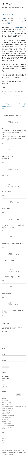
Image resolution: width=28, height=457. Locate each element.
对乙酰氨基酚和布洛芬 (7, 423)
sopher (10, 168)
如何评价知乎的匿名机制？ (8, 415)
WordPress (19, 27)
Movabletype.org (18, 21)
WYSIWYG (12, 138)
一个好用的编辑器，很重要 (8, 425)
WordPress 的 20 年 (6, 417)
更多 (3, 380)
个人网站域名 (5, 400)
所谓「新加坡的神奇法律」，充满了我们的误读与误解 (14, 406)
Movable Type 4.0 (8, 15)
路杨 (9, 303)
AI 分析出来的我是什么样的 (8, 408)
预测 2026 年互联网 (6, 402)
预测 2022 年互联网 (6, 427)
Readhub (4, 388)
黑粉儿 (3, 429)
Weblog (3, 384)
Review (19, 91)
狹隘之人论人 (5, 419)
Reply (3, 143)
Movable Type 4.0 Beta (19, 18)
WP (14, 29)
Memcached (17, 47)
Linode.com (19, 450)
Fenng (3, 93)
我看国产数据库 (5, 414)
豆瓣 (17, 452)
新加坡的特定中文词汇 (7, 410)
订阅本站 (4, 439)
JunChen (10, 121)
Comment (4, 331)
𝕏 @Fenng (4, 386)
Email (3, 354)
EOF (4, 87)
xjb (9, 184)
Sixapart (4, 18)
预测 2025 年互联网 (6, 404)
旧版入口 (4, 437)
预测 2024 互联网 (6, 412)
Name (4, 348)
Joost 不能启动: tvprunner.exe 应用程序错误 (7, 106)
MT (4, 23)
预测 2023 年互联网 (6, 421)
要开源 (10, 23)
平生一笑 (10, 269)
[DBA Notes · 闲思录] (7, 4)
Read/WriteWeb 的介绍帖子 (10, 34)
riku (9, 149)
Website (4, 360)
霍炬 (3, 442)
